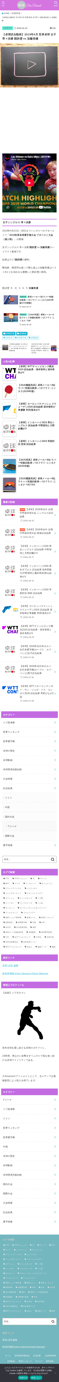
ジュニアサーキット (13, 893)
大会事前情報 (50, 1356)
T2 (34, 879)
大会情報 (7, 778)
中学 (43, 922)
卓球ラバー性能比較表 (14, 932)
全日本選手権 (21, 927)
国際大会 (9, 835)
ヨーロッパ (9, 908)
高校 (54, 947)
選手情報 (7, 845)
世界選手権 (15, 13)
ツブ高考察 (9, 722)
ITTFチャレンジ (21, 879)
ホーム (8, 1356)
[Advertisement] (29, 119)
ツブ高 (40, 898)
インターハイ (30, 883)
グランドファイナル (13, 888)
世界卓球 (9, 338)
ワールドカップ (11, 913)
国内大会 (9, 816)
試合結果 (7, 788)
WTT (7, 883)
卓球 (34, 927)
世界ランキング (11, 732)
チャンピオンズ (26, 898)
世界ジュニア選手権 (13, 918)
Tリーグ (12, 826)
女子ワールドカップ (22, 937)
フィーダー (9, 903)
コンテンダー (32, 888)
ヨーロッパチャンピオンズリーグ (33, 908)
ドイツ (8, 797)
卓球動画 (22, 334)
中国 (7, 807)
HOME (6, 13)
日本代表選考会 (11, 942)
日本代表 (50, 937)
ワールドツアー (29, 913)
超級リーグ (42, 947)
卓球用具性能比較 (12, 769)
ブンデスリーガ (26, 903)
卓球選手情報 (46, 932)
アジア (17, 883)
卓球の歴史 (9, 750)
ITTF (7, 879)
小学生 (38, 937)
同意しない (36, 1378)
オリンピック (47, 883)
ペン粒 (40, 903)
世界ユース (31, 918)
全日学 (8, 927)
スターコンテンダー (35, 893)
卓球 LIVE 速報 (10, 965)
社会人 (29, 947)
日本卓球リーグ (29, 942)
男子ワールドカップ (13, 947)
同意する (23, 1378)
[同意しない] (55, 1373)
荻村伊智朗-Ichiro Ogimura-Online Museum (25, 973)
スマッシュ (9, 898)
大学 (7, 937)
